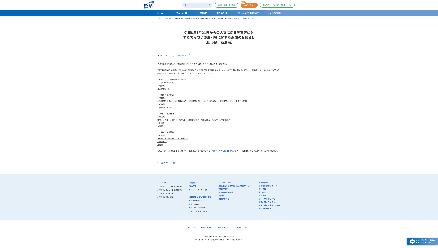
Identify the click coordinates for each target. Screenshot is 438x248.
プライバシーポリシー (243, 228)
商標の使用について (224, 228)
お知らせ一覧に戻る (168, 162)
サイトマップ (192, 228)
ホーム (159, 18)
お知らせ (168, 18)
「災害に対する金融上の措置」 (224, 150)
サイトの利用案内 (207, 228)
